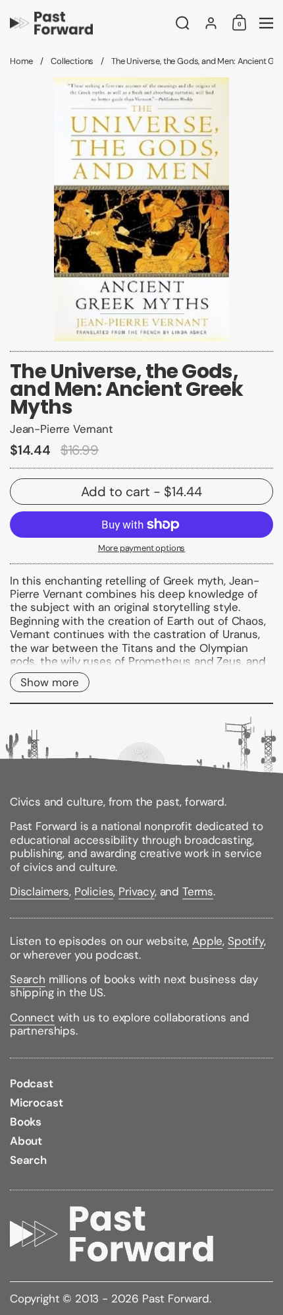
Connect (32, 1017)
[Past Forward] (88, 23)
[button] (182, 23)
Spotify (246, 941)
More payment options (142, 548)
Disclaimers (39, 891)
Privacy (136, 891)
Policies (94, 891)
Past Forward (175, 1298)
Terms (197, 891)
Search (27, 979)
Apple (207, 941)
